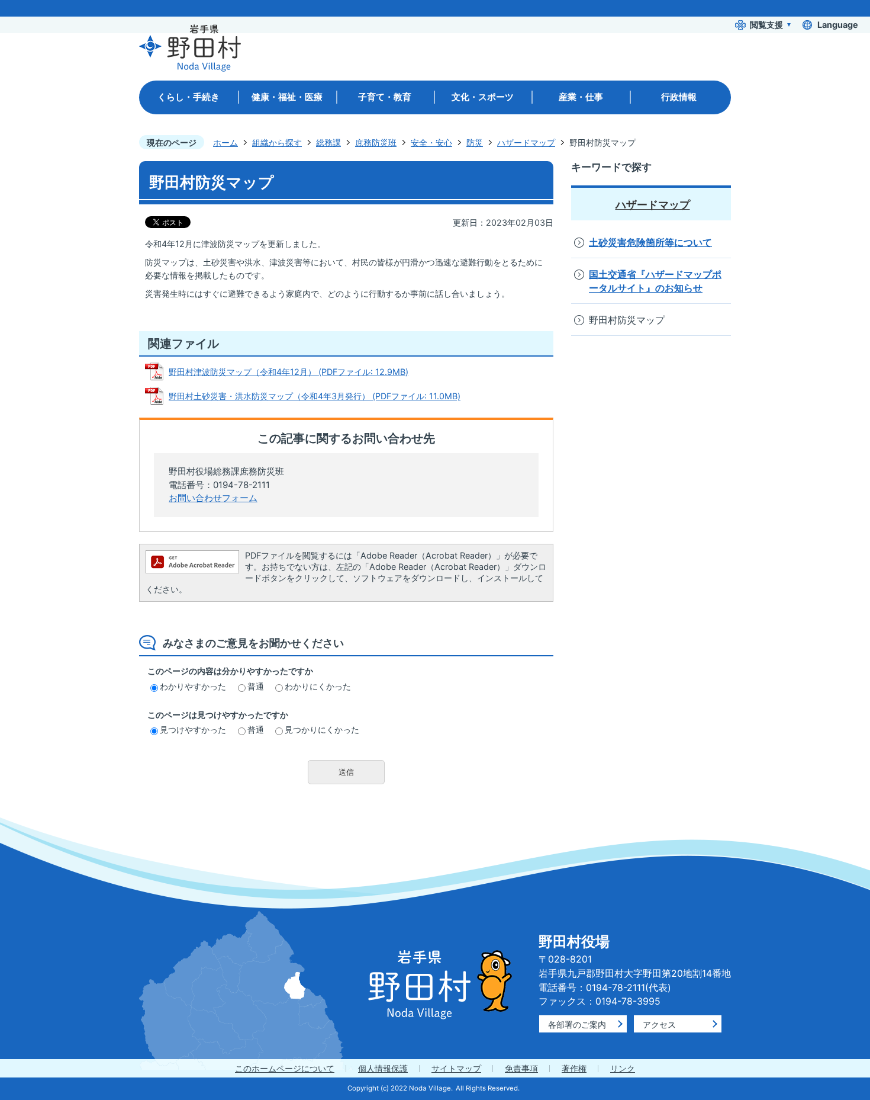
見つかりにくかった (322, 729)
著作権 (574, 1068)
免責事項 (521, 1068)
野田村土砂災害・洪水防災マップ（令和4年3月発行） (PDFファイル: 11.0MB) (314, 396)
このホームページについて (284, 1068)
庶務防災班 (376, 142)
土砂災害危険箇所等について (650, 242)
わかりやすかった (193, 686)
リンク (622, 1068)
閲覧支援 (766, 25)
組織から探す (277, 142)
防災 (474, 142)
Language (837, 25)
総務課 (328, 142)
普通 (255, 686)
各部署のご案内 (577, 1024)
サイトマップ (456, 1068)
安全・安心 (431, 142)
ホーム (225, 142)
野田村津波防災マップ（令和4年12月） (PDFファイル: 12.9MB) (288, 372)
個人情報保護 (383, 1068)
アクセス (659, 1024)
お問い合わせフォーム (213, 498)
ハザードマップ (526, 142)
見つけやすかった (193, 729)
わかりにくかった (318, 686)
